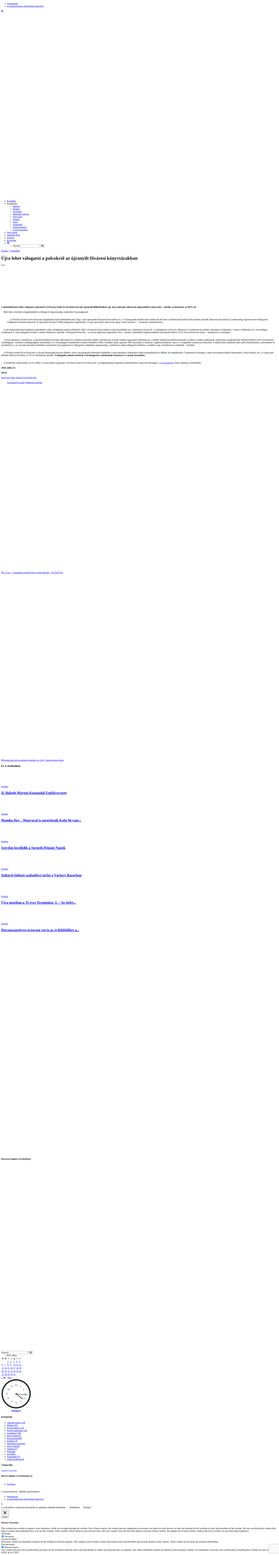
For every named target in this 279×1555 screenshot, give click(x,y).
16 (11, 1368)
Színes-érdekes (19, 227)
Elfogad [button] (87, 1507)
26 (20, 1371)
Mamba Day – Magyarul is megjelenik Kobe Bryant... (41, 820)
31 (14, 1374)
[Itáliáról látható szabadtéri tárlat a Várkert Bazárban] (11, 866)
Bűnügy (16, 206)
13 (3, 1368)
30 (11, 1374)
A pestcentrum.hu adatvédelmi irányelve (25, 6)
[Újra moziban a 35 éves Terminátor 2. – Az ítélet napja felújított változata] (11, 894)
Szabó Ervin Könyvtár (26, 377)
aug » (10, 1377)
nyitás (12, 377)
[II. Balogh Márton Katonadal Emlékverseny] (11, 784)
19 (20, 1368)
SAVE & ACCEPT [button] (10, 1552)
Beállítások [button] (75, 1507)
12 (20, 1365)
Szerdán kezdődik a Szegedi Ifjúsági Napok (33, 848)
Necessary (9, 1536)
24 (14, 1371)
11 (17, 1365)
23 (11, 1371)
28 (6, 1374)
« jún (3, 1377)
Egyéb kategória (20, 230)
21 (6, 1371)
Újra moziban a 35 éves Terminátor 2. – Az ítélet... (38, 902)
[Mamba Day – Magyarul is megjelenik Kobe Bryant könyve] (11, 811)
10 (14, 1365)
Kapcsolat (11, 240)
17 (14, 1368)
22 (8, 1371)
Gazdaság (17, 211)
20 (3, 1371)
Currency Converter (9, 1470)
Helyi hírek (12, 232)
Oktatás (16, 219)
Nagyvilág (17, 217)
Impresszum (12, 3)
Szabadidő (17, 224)
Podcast (10, 237)
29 (8, 1374)
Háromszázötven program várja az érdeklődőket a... (40, 930)
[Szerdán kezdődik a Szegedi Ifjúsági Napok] (11, 839)
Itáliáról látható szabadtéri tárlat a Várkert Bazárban (41, 875)
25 (17, 1371)
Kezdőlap (11, 201)
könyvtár (5, 377)
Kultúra (16, 209)
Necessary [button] (6, 1533)
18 (17, 1368)
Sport (15, 222)
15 (8, 1368)
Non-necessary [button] (8, 1544)
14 (6, 1368)
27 (3, 1374)
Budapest (16, 1411)
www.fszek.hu (167, 363)
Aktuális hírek (13, 235)
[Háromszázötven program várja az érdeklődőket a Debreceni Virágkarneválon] (11, 921)
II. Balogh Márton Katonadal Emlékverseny (34, 793)
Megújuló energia (21, 214)
